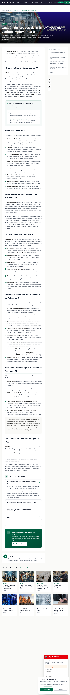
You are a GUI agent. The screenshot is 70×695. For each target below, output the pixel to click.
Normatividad (35, 2)
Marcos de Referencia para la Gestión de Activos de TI (58, 68)
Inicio (13, 2)
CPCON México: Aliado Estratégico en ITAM (58, 71)
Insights (41, 2)
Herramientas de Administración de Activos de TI (57, 58)
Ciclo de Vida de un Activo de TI (57, 61)
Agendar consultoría (18, 543)
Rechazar (61, 689)
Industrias (26, 2)
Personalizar (53, 691)
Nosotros (56, 2)
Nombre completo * (48, 669)
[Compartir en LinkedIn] (49, 79)
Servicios (18, 2)
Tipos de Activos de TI (55, 55)
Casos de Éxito (49, 2)
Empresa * (47, 674)
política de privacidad (47, 686)
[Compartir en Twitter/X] (49, 82)
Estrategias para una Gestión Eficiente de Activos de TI (56, 64)
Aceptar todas (46, 689)
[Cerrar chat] (66, 657)
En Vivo (61, 2)
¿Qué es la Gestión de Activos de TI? (58, 52)
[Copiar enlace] (49, 89)
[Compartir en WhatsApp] (49, 86)
